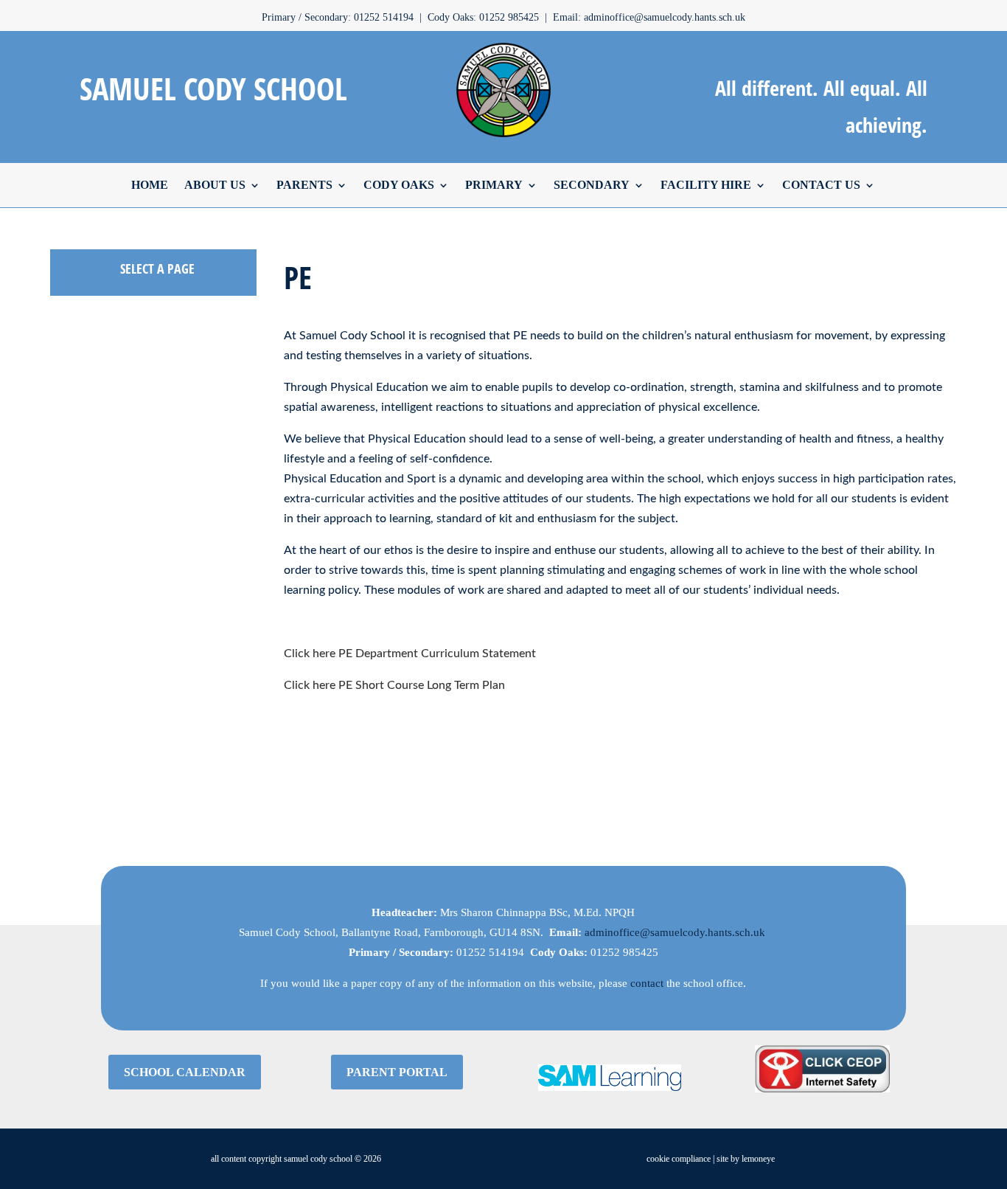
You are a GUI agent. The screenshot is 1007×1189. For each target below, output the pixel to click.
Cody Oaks (398, 184)
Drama (65, 344)
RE (57, 751)
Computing (76, 573)
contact (646, 983)
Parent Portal (396, 1072)
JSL (58, 598)
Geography (76, 496)
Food (62, 445)
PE (56, 700)
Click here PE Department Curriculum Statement (410, 653)
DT (57, 369)
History (67, 522)
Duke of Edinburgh (94, 395)
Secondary (592, 184)
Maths (64, 624)
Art (57, 319)
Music (64, 649)
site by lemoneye (746, 1159)
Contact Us (821, 184)
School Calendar (184, 1072)
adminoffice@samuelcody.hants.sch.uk (675, 932)
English (67, 420)
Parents (304, 184)
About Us (214, 184)
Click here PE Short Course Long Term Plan (394, 685)
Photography (79, 675)
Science (68, 777)
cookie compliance (679, 1159)
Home (149, 184)
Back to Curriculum (95, 802)
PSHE (63, 726)
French (66, 471)
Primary (494, 184)
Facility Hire (706, 184)
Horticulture (77, 547)
